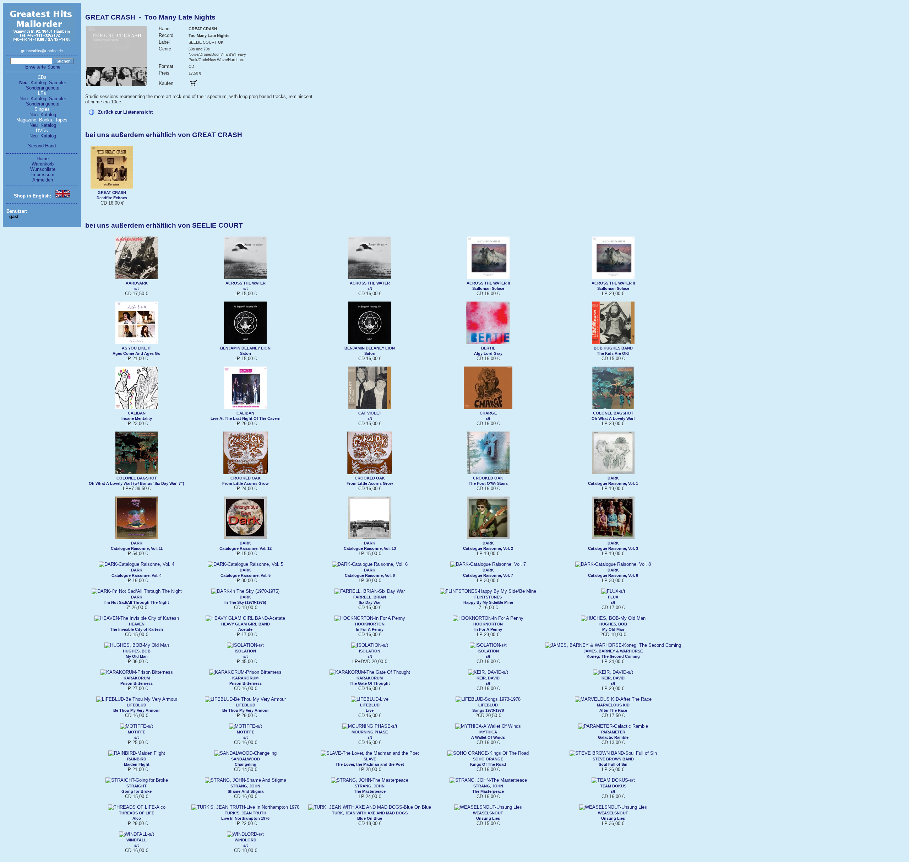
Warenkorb (43, 164)
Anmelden (42, 180)
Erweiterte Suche (42, 67)
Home (43, 158)
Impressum (42, 174)
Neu (23, 82)
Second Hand (42, 145)
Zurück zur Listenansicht (125, 112)
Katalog (38, 82)
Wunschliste (42, 169)
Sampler (57, 82)
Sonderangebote (42, 88)
